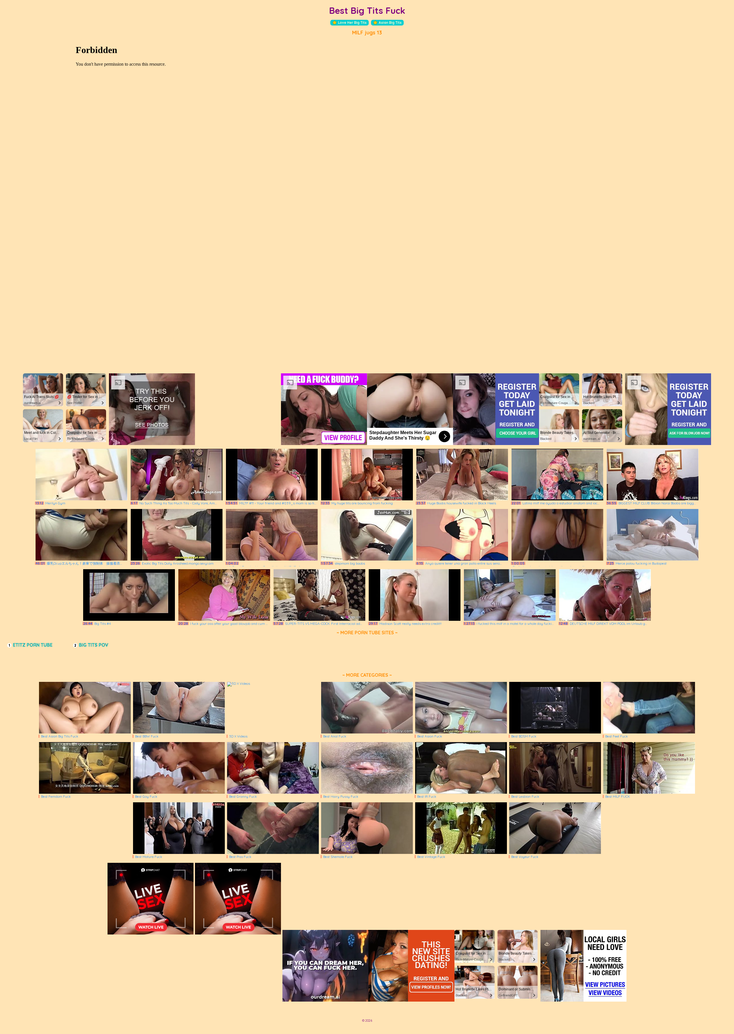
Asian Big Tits (390, 22)
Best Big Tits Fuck (367, 10)
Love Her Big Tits (352, 22)
